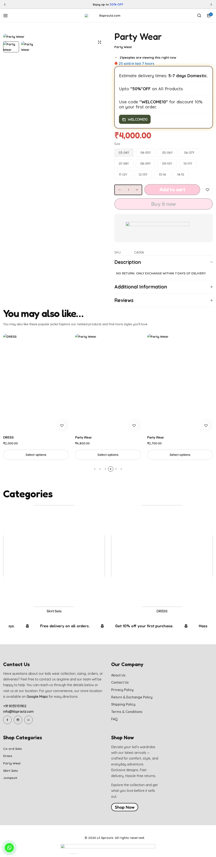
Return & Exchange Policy (132, 697)
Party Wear (123, 47)
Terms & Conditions (126, 712)
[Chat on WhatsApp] (9, 848)
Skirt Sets (54, 611)
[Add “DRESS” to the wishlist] (62, 425)
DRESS (8, 437)
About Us (118, 675)
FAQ (114, 719)
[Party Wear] (108, 383)
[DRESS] (36, 383)
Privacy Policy (122, 690)
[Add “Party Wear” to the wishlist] (207, 190)
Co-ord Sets (12, 749)
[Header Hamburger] (7, 15)
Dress (7, 756)
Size (117, 144)
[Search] (199, 15)
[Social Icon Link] (7, 720)
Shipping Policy (123, 704)
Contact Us (120, 682)
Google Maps (37, 696)
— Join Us (139, 4)
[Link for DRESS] (162, 556)
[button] (5, 4)
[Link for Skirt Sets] (54, 556)
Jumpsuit (10, 778)
